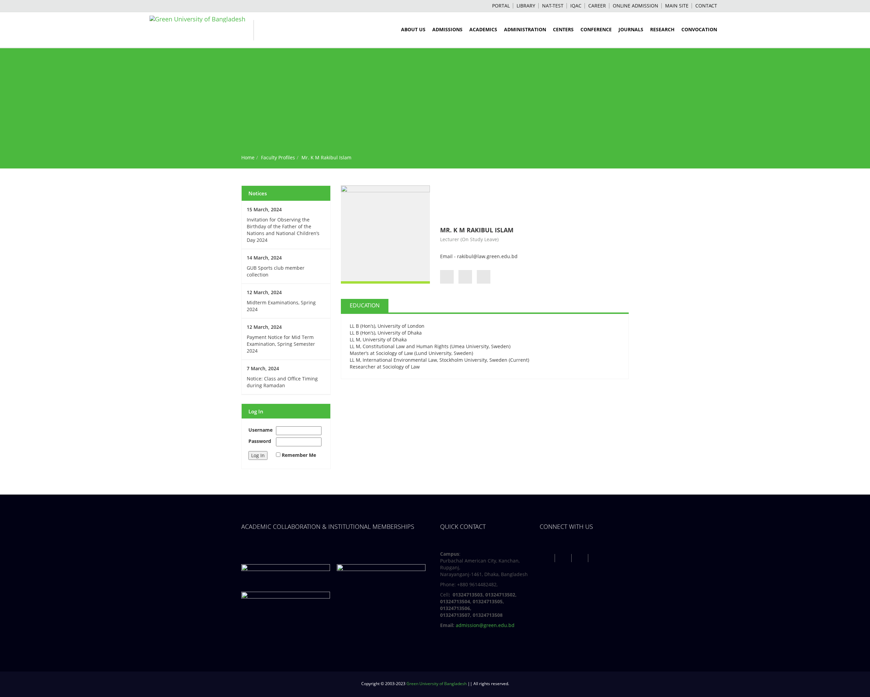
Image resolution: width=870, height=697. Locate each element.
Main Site (677, 5)
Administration (525, 29)
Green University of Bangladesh (436, 683)
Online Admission (635, 5)
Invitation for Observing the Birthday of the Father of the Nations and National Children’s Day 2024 (283, 229)
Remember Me (299, 455)
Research (662, 29)
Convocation (699, 29)
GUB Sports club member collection (275, 271)
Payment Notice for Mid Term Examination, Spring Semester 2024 (281, 344)
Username (260, 430)
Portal (501, 5)
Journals (631, 29)
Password (259, 441)
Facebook (547, 558)
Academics (483, 29)
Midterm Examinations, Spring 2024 (281, 305)
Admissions (447, 29)
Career (597, 5)
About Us (413, 29)
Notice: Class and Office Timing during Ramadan (282, 382)
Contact (706, 5)
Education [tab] (365, 305)
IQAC (575, 5)
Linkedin (597, 558)
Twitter (564, 558)
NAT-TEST (552, 5)
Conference (596, 29)
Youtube (580, 558)
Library (526, 5)
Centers (563, 29)
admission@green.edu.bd (485, 625)
